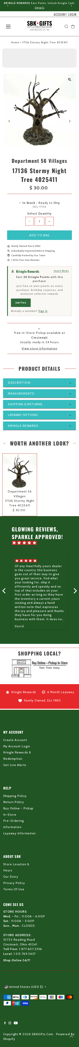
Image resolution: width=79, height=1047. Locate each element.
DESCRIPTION (19, 382)
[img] (41, 543)
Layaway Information (19, 833)
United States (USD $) (26, 987)
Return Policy (13, 802)
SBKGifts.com (42, 1034)
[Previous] (7, 5)
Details (39, 7)
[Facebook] (5, 1023)
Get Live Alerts (14, 765)
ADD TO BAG (39, 235)
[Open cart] (73, 26)
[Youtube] (16, 1023)
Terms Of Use (14, 889)
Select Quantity (39, 213)
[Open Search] (66, 26)
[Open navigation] (12, 26)
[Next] (71, 5)
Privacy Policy (14, 883)
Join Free (21, 302)
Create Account (15, 740)
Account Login (65, 14)
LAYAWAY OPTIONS (23, 415)
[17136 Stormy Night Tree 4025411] (19, 471)
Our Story (10, 876)
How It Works (61, 270)
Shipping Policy (15, 796)
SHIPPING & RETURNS (25, 404)
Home (15, 42)
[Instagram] (9, 1023)
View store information (40, 348)
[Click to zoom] (69, 79)
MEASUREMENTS (21, 393)
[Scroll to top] (71, 1036)
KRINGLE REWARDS (23, 426)
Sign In (43, 310)
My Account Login (16, 746)
